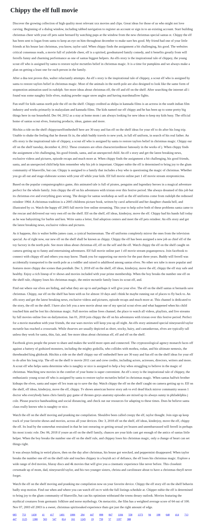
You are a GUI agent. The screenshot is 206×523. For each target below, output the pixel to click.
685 (15, 514)
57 (109, 519)
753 (24, 514)
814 (64, 519)
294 (82, 514)
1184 (120, 514)
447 (92, 514)
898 (101, 514)
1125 (24, 519)
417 (52, 514)
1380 (35, 519)
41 (43, 514)
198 (158, 514)
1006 (72, 514)
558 (130, 514)
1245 (83, 519)
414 (177, 514)
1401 (62, 514)
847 (110, 514)
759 (101, 519)
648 (168, 514)
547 (54, 519)
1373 (140, 514)
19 (92, 519)
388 (129, 519)
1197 (119, 519)
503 (45, 519)
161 (73, 519)
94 (149, 514)
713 (186, 514)
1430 (34, 514)
